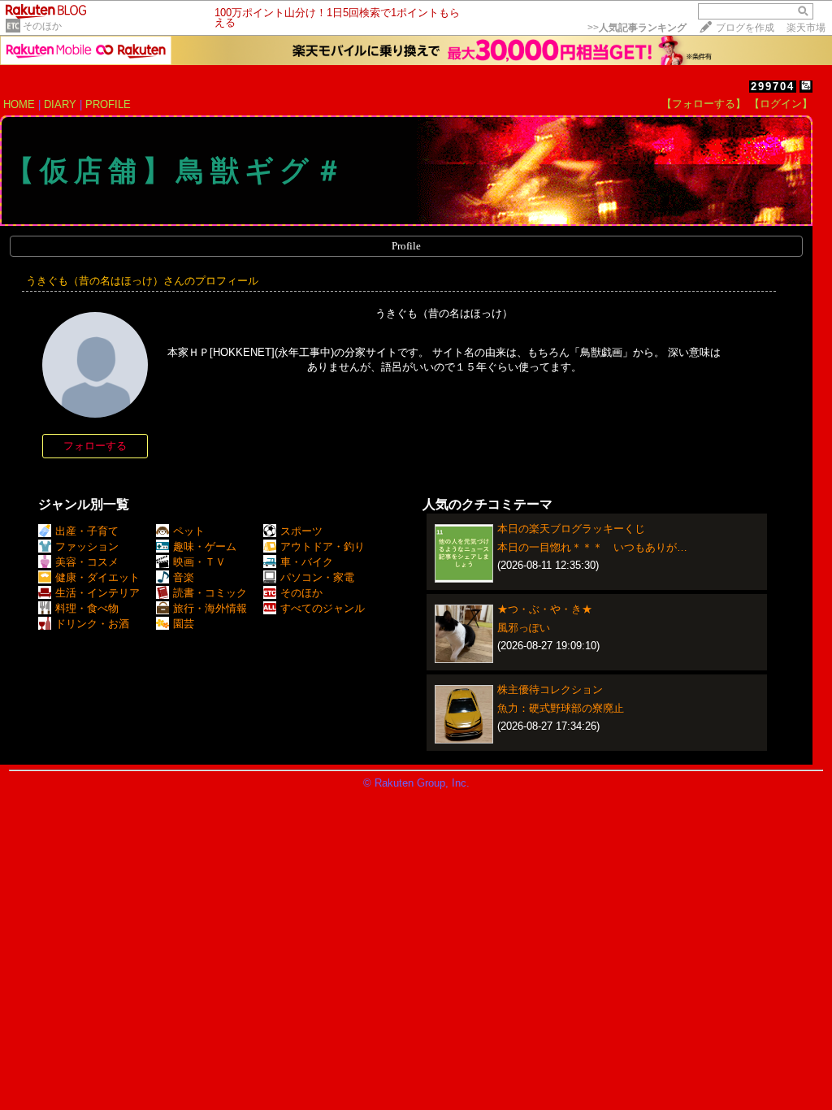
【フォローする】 (703, 104)
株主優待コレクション (550, 689)
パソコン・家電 (317, 577)
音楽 (183, 577)
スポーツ (301, 531)
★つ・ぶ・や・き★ (544, 609)
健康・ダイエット (97, 577)
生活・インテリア (97, 593)
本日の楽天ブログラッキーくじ (571, 528)
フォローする (95, 446)
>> (637, 27)
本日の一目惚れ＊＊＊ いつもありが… (592, 547)
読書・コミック (210, 593)
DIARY (60, 104)
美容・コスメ (87, 562)
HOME (19, 104)
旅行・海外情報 (210, 608)
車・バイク (306, 562)
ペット (189, 531)
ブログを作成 (745, 27)
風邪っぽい (523, 628)
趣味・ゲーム (204, 546)
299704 (773, 86)
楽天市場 (806, 27)
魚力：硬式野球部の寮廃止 (560, 708)
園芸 (183, 624)
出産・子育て (87, 531)
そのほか (42, 26)
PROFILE (108, 104)
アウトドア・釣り (322, 546)
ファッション (87, 546)
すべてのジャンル (322, 608)
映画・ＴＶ (199, 562)
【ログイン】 (780, 104)
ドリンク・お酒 (92, 624)
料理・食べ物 (87, 608)
